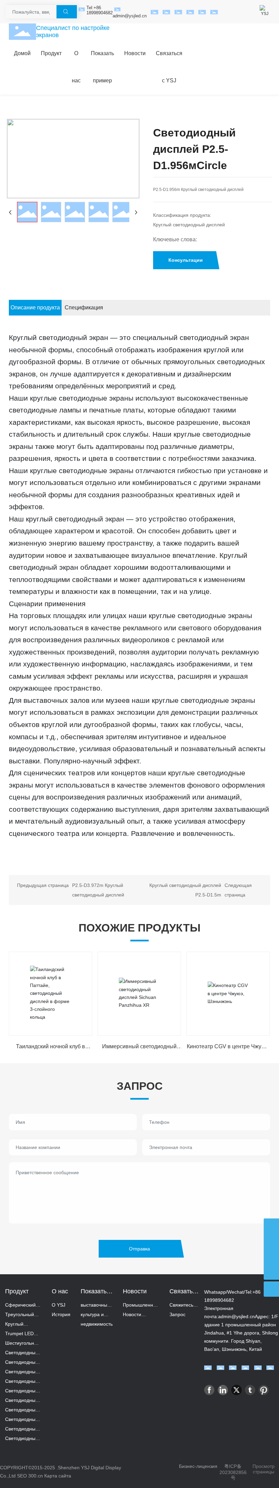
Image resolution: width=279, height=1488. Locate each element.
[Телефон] (271, 1241)
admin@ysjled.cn (130, 15)
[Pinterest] (264, 1390)
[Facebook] (209, 1390)
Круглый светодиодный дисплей (189, 224)
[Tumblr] (250, 1390)
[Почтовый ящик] (271, 1226)
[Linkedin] (223, 1390)
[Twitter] (236, 1390)
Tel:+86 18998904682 (99, 10)
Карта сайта (57, 1475)
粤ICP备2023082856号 (233, 1472)
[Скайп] (271, 1256)
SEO (22, 1475)
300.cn (36, 1475)
